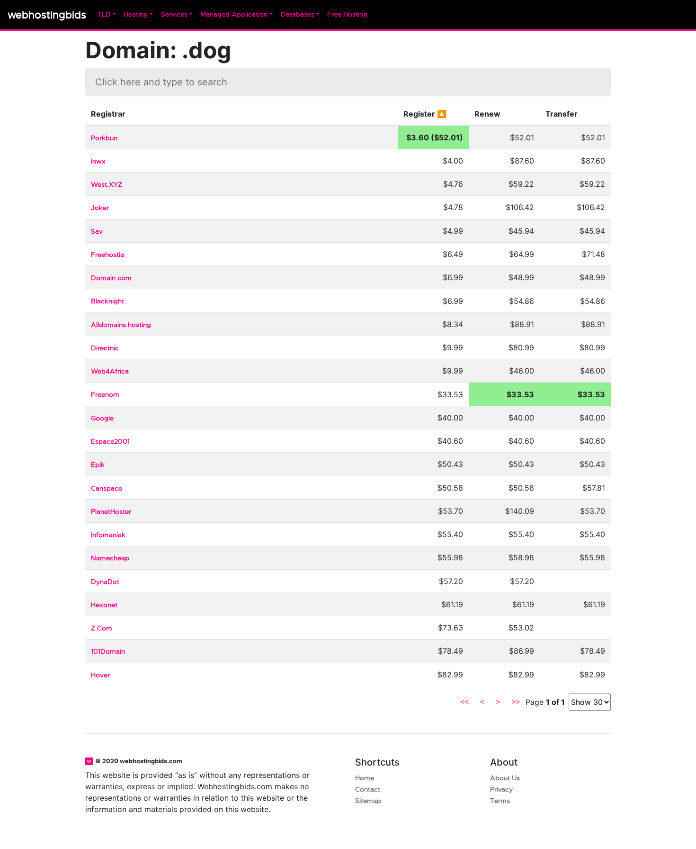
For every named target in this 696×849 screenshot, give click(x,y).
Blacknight (107, 301)
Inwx (98, 161)
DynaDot (105, 582)
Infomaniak (108, 535)
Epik (98, 465)
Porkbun (104, 138)
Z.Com (101, 628)
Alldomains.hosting (121, 325)
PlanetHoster (111, 512)
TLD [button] (104, 14)
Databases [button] (297, 14)
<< (464, 702)
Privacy (501, 789)
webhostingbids (47, 15)
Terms (500, 801)
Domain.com (111, 278)
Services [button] (174, 14)
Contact (367, 789)
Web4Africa (110, 371)
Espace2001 (110, 442)
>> (515, 702)
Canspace (106, 488)
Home (364, 778)
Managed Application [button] (234, 14)
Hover (100, 675)
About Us (505, 778)
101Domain (108, 652)
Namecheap (110, 558)
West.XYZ (106, 185)
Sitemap (368, 801)
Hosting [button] (136, 14)
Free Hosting (347, 14)
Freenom (105, 395)
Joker (100, 208)
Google (102, 418)
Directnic (105, 348)
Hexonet (104, 605)
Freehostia (107, 255)
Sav (97, 232)
